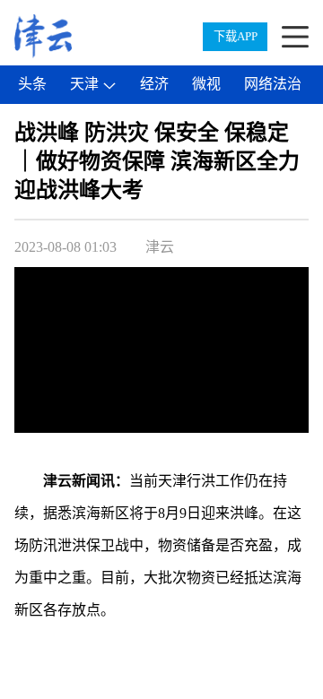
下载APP (236, 36)
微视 (206, 83)
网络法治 (272, 83)
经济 (154, 83)
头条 (32, 83)
